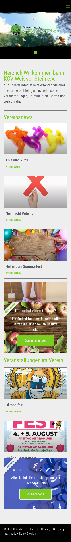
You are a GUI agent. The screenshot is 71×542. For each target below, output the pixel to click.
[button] (68, 7)
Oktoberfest (14, 405)
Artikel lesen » (13, 167)
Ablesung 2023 (17, 160)
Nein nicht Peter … (19, 213)
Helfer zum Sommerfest (24, 266)
